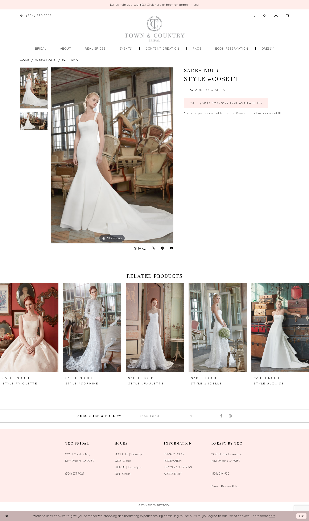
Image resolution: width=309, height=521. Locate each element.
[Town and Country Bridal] (155, 28)
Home (24, 60)
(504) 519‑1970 (220, 473)
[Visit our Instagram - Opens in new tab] (230, 416)
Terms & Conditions (178, 467)
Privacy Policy (174, 454)
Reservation (173, 460)
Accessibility (173, 473)
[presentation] (29, 327)
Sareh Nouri (45, 60)
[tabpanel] (34, 89)
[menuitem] (41, 48)
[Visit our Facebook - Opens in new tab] (221, 416)
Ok (302, 516)
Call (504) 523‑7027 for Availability (226, 103)
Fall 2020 (70, 60)
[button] (287, 15)
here (272, 516)
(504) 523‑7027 (74, 473)
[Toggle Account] (276, 15)
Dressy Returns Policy (225, 486)
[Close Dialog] (7, 516)
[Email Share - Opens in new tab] (171, 248)
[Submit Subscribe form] (191, 416)
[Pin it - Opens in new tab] (162, 248)
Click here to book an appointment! (173, 5)
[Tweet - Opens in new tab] (153, 248)
